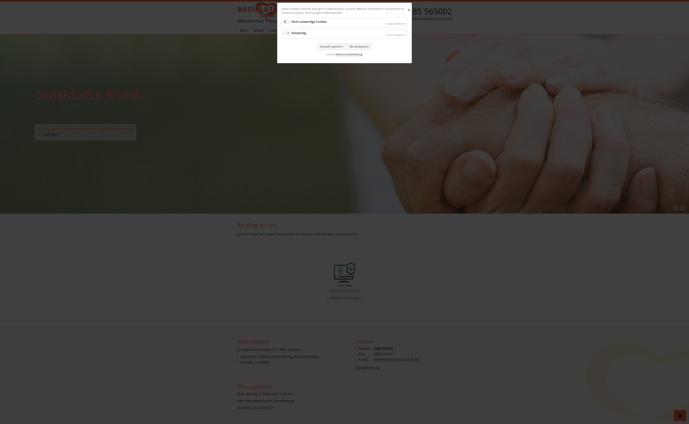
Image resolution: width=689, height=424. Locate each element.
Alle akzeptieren (359, 46)
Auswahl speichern (331, 46)
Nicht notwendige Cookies (309, 22)
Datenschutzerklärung (349, 54)
